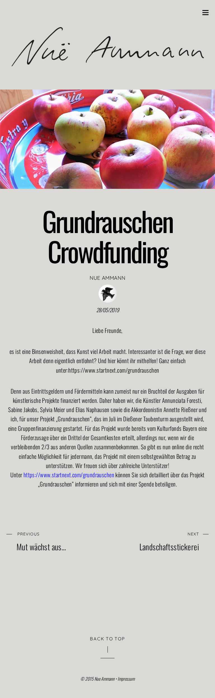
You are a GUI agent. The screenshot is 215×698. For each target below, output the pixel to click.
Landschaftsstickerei (169, 541)
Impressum (126, 678)
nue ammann (108, 277)
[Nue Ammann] (107, 79)
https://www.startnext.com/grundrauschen (113, 370)
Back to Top (107, 638)
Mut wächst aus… (41, 541)
